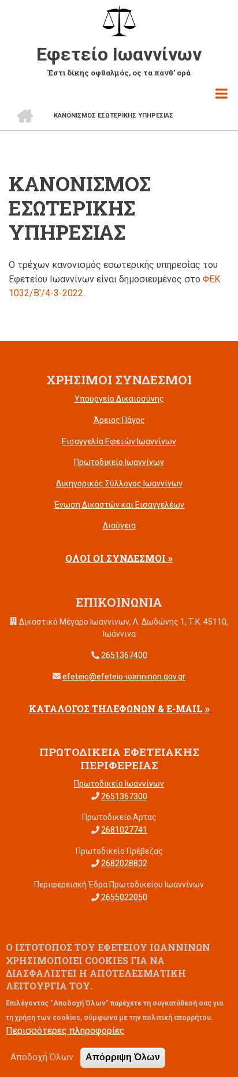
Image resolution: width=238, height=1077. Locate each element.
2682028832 (124, 863)
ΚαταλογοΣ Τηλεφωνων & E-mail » (119, 708)
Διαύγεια (119, 525)
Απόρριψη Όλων (122, 1057)
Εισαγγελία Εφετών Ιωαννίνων (119, 441)
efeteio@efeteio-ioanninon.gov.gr (123, 676)
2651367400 (124, 655)
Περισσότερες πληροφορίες (65, 1030)
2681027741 (124, 829)
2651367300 (124, 796)
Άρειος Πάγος (119, 420)
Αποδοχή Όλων (41, 1057)
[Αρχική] (119, 20)
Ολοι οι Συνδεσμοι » (119, 558)
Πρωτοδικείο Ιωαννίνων (119, 462)
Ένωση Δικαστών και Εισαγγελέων (119, 504)
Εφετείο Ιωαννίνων (119, 54)
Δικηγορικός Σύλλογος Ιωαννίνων (119, 483)
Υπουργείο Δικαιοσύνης (119, 398)
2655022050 (124, 897)
